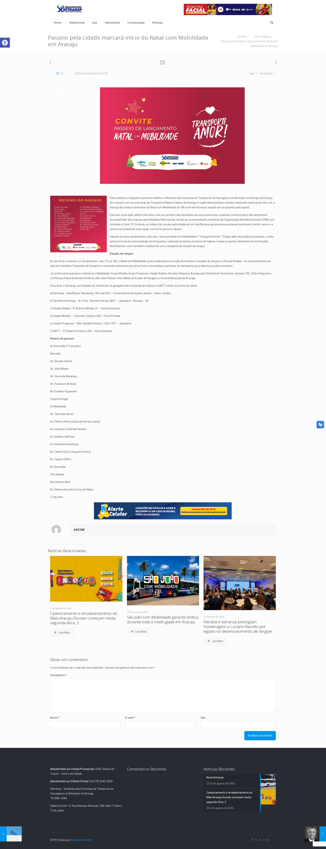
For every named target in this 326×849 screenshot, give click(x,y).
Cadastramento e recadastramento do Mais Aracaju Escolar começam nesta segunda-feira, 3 (83, 618)
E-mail (130, 717)
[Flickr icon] (264, 840)
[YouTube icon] (260, 840)
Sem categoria (262, 36)
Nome (55, 717)
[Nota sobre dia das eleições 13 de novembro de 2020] (11, 833)
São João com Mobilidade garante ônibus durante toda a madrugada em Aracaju (163, 619)
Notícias (242, 36)
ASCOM (79, 529)
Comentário (58, 675)
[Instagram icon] (268, 840)
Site (203, 717)
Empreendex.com (81, 839)
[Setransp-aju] (69, 8)
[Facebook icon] (252, 840)
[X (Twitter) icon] (256, 840)
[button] (5, 43)
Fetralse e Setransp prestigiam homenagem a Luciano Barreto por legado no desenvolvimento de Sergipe (238, 626)
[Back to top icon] (274, 838)
